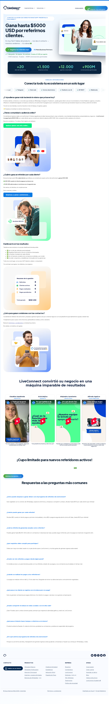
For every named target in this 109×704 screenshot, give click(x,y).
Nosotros (68, 667)
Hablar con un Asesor (14, 668)
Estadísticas (49, 669)
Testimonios (68, 680)
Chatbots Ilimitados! (51, 667)
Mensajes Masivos (30, 667)
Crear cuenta (90, 669)
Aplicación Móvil (50, 672)
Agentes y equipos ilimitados (33, 675)
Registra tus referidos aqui (19, 50)
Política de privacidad (71, 683)
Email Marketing (101, 691)
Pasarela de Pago (51, 675)
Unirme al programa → (12, 476)
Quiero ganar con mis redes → (17, 125)
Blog (87, 675)
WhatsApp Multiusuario (31, 669)
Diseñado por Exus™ (89, 691)
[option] (17, 420)
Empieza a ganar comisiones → (18, 195)
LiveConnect (69, 672)
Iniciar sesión (79, 8)
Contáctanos (69, 669)
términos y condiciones (16, 323)
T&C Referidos (69, 678)
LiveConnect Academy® (93, 680)
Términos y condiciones (54, 691)
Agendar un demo (91, 672)
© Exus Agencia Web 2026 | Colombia (14, 691)
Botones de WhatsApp (33, 678)
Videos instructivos (91, 678)
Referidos (70, 675)
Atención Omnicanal (31, 672)
